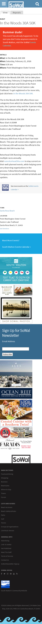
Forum (3, 497)
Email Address (8, 341)
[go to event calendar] (5, 190)
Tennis (3, 523)
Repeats (17, 12)
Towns (3, 493)
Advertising (5, 541)
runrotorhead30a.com (14, 161)
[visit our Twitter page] (4, 574)
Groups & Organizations (9, 527)
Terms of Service (7, 556)
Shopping (4, 478)
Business (4, 482)
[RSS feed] (17, 574)
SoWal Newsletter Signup (10, 564)
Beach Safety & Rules (8, 511)
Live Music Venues (7, 530)
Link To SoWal (6, 544)
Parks (3, 515)
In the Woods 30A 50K (23, 93)
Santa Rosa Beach (7, 210)
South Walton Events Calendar (16, 246)
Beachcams (5, 485)
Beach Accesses (6, 507)
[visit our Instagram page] (7, 574)
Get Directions (4, 229)
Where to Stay (6, 489)
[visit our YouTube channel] (14, 574)
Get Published (6, 548)
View (6, 12)
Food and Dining (7, 474)
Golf (2, 519)
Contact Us (5, 560)
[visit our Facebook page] (1, 574)
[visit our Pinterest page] (11, 574)
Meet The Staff (6, 552)
